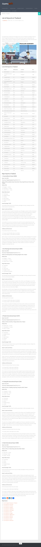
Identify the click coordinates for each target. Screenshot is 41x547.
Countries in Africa (5, 8)
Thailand (8, 13)
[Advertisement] (19, 29)
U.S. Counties (14, 10)
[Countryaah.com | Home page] (7, 3)
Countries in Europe (20, 8)
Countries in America (29, 8)
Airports (3, 13)
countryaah (5, 20)
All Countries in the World (6, 10)
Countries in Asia (12, 8)
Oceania (35, 8)
